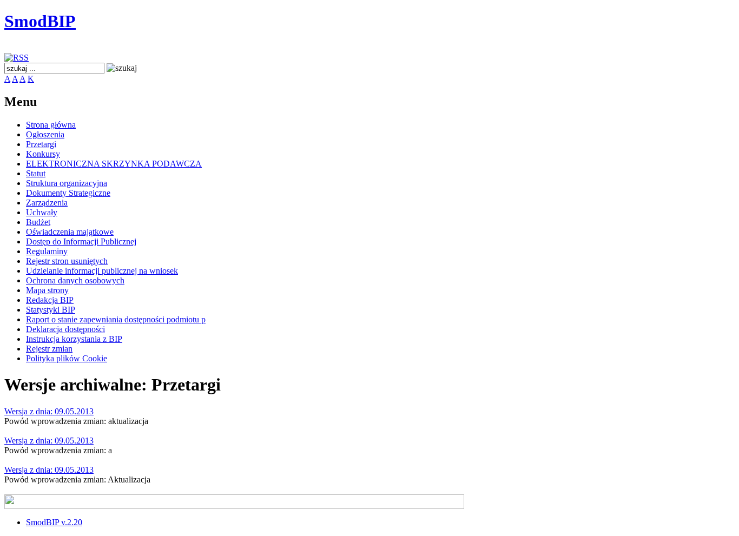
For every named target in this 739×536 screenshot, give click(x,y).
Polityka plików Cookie (66, 358)
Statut (35, 173)
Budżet (38, 222)
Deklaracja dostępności (65, 329)
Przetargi (41, 144)
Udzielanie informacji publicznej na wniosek (102, 270)
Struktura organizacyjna (66, 183)
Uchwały (41, 212)
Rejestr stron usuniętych (67, 261)
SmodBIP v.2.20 (54, 522)
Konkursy (43, 153)
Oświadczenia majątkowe (70, 231)
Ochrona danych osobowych (75, 280)
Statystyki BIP (50, 309)
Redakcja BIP (50, 300)
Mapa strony (47, 290)
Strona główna (51, 124)
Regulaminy (47, 251)
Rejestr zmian (49, 348)
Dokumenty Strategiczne (68, 192)
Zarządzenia (47, 202)
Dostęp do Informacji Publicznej (81, 241)
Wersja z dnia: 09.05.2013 (49, 411)
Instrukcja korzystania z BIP (74, 338)
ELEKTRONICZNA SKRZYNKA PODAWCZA (114, 163)
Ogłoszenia (45, 134)
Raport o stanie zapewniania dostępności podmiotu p (116, 319)
